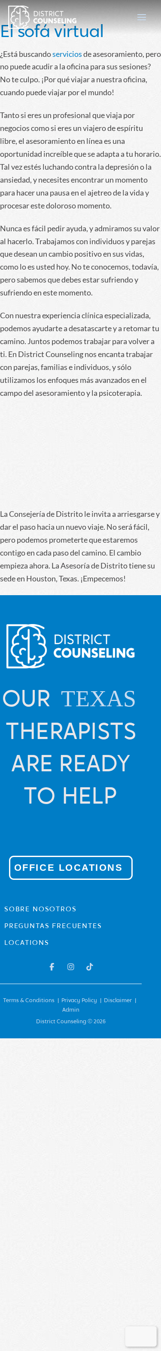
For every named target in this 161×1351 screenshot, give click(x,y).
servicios (67, 54)
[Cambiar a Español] (147, 1336)
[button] (141, 17)
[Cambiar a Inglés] (135, 1336)
